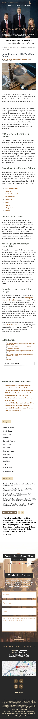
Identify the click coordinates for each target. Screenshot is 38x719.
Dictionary (6, 438)
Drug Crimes (7, 444)
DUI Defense (7, 448)
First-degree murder (11, 188)
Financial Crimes (8, 451)
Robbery (7, 211)
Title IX (5, 464)
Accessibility (19, 692)
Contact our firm (12, 325)
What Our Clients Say (9, 512)
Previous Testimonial (19, 512)
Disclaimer (27, 715)
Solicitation (8, 191)
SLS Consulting (29, 713)
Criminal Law (7, 431)
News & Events (8, 458)
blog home (4, 47)
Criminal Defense (14, 47)
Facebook (16, 681)
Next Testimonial (22, 512)
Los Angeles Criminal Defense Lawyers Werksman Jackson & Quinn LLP (10, 2)
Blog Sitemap (11, 715)
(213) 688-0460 (30, 2)
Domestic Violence (9, 441)
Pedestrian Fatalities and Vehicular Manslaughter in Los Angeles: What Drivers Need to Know (20, 351)
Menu (34, 2)
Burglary (7, 202)
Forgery (7, 205)
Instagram (16, 686)
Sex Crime (6, 461)
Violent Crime (7, 468)
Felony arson (9, 208)
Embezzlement (9, 197)
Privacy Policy (19, 715)
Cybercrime (7, 434)
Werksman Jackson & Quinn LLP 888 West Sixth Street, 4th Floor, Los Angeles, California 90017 (19, 668)
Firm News (6, 454)
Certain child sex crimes (12, 194)
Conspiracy (8, 199)
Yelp (21, 681)
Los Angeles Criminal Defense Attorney (17, 59)
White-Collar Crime (9, 471)
